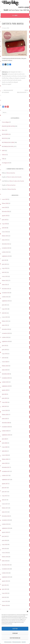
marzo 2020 (5, 361)
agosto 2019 (5, 390)
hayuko (19, 80)
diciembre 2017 (5, 467)
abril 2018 (4, 451)
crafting (10, 78)
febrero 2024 (5, 203)
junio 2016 (4, 540)
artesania (19, 76)
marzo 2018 (5, 455)
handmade (14, 80)
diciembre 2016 (5, 516)
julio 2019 (4, 394)
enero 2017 (4, 512)
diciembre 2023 (5, 211)
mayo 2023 (4, 223)
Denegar (15, 633)
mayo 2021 (4, 309)
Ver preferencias (15, 638)
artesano (24, 76)
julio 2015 (4, 585)
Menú (15, 15)
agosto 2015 (5, 581)
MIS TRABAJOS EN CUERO (14, 72)
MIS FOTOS (4, 138)
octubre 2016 (5, 524)
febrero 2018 (5, 459)
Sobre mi (4, 154)
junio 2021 (4, 305)
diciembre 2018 (5, 422)
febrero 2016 (5, 556)
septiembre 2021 (6, 301)
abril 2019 (4, 406)
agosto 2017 (5, 483)
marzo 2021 (5, 317)
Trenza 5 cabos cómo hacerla (14, 177)
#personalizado (12, 76)
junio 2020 (4, 349)
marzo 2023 (5, 231)
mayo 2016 (4, 544)
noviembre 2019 (6, 378)
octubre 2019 (5, 382)
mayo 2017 (4, 495)
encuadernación (6, 80)
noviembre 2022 (6, 248)
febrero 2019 (5, 414)
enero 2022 (4, 284)
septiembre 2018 (6, 435)
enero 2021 (4, 325)
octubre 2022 (5, 252)
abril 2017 (4, 500)
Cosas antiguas (5, 122)
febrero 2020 (5, 365)
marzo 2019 (5, 410)
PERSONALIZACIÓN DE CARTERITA (7, 91)
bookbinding (5, 78)
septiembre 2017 (6, 479)
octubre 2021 (5, 296)
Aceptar (15, 628)
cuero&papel (16, 78)
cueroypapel (22, 78)
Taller (3, 158)
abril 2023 (4, 227)
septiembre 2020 (6, 341)
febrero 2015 (5, 605)
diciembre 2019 (5, 374)
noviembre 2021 (6, 292)
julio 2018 (4, 439)
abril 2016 (4, 548)
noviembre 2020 (6, 333)
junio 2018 (4, 443)
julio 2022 (4, 260)
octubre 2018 (5, 431)
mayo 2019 (4, 402)
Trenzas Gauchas (11, 173)
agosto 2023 (5, 215)
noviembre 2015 (6, 569)
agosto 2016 (5, 532)
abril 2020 (4, 357)
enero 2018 (4, 463)
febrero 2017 (5, 508)
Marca (3, 130)
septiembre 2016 (6, 528)
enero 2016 (4, 560)
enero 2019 (4, 418)
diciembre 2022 (5, 244)
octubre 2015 (5, 573)
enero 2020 (4, 370)
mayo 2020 (4, 353)
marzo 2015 (5, 601)
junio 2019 (4, 398)
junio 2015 (4, 589)
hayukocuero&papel (13, 82)
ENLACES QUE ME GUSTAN (8, 126)
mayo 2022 (4, 268)
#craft (14, 74)
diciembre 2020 (5, 329)
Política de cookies (8, 641)
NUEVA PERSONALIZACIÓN (22, 91)
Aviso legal (24, 641)
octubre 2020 (5, 337)
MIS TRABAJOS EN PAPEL (8, 146)
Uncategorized (5, 162)
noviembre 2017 (6, 471)
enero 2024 (4, 207)
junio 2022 (4, 264)
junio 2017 (4, 491)
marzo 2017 (5, 504)
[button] (27, 611)
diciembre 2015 (5, 565)
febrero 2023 (5, 236)
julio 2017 (4, 487)
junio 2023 (4, 219)
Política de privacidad (16, 641)
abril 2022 (4, 272)
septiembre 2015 (6, 577)
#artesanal (10, 74)
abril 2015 (4, 597)
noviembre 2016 (6, 520)
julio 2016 (4, 536)
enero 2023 (4, 240)
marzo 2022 (5, 276)
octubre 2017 (5, 475)
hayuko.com (5, 82)
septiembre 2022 (6, 256)
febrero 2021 (5, 321)
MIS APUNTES (5, 134)
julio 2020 (4, 345)
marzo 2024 (5, 199)
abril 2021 (4, 313)
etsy (11, 80)
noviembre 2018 (6, 426)
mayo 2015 (4, 593)
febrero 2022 (5, 280)
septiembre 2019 (6, 386)
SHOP (3, 150)
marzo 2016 (5, 552)
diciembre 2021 (5, 288)
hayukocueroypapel (6, 84)
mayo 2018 (4, 447)
